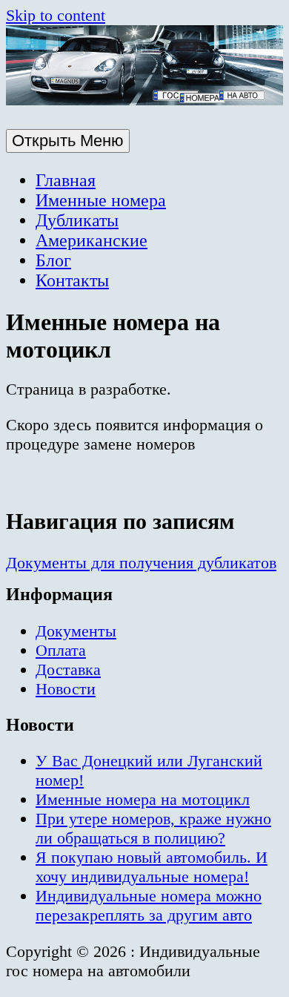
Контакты (72, 280)
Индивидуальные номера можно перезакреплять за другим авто (149, 905)
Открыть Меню (68, 140)
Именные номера (101, 200)
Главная (66, 180)
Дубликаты (77, 220)
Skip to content (55, 15)
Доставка (68, 669)
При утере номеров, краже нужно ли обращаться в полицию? (153, 828)
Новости (66, 689)
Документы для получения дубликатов (141, 562)
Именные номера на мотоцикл (143, 799)
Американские (91, 240)
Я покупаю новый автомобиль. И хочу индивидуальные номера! (152, 867)
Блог (53, 260)
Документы (76, 631)
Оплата (61, 650)
